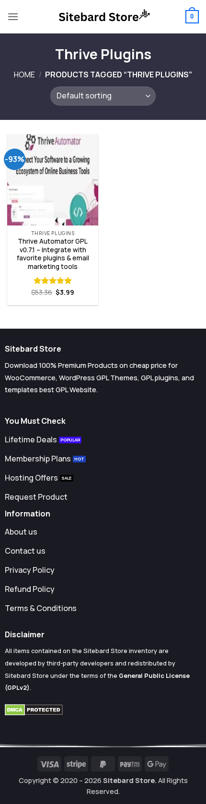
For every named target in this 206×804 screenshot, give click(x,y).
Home (24, 74)
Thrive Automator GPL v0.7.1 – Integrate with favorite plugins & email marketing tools (53, 254)
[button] (13, 16)
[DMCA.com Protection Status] (34, 709)
